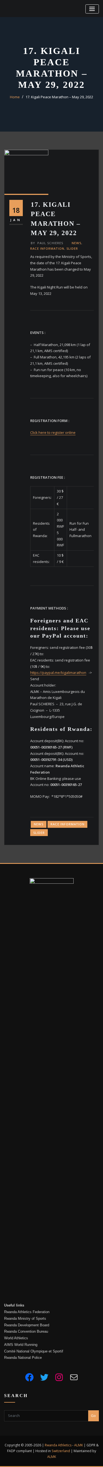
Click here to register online (53, 432)
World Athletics (16, 1338)
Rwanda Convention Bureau (26, 1331)
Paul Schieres (47, 243)
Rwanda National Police (23, 1358)
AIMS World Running (20, 1345)
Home (15, 96)
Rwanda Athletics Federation (26, 1312)
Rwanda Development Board (26, 1325)
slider (72, 248)
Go (93, 1415)
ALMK (78, 1445)
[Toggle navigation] (92, 8)
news (76, 243)
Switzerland (61, 1451)
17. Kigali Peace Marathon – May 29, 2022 (59, 96)
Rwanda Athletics (58, 1445)
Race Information (47, 248)
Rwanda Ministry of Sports (25, 1318)
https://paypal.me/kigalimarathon (58, 672)
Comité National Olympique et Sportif (33, 1351)
